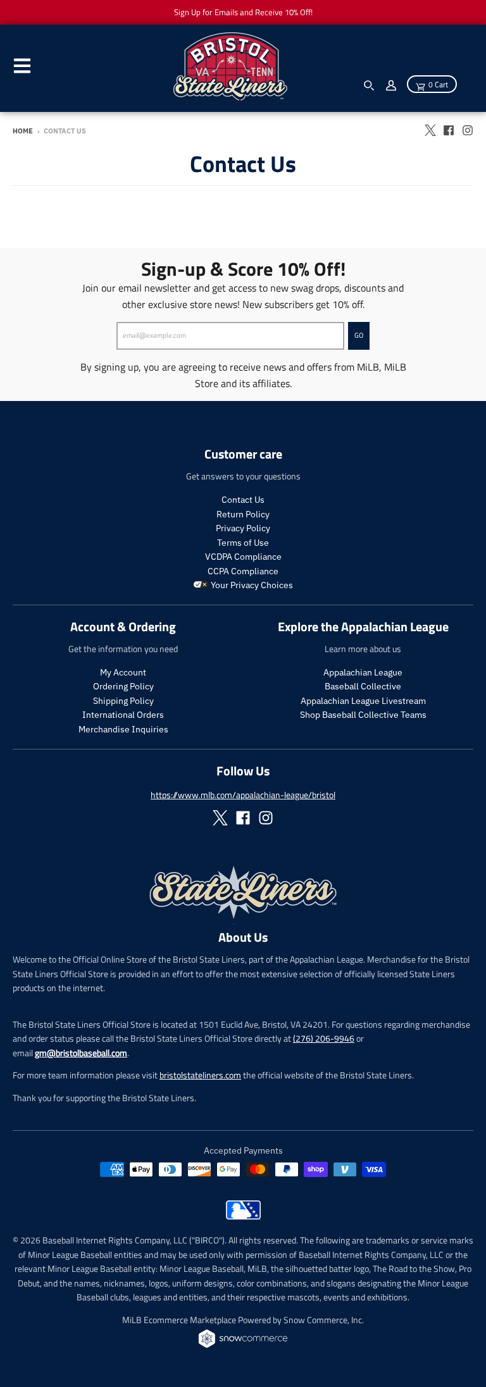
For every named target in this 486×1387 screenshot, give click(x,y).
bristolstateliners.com (200, 1075)
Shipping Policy (123, 700)
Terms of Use (243, 542)
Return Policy (243, 514)
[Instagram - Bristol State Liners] (467, 130)
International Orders (123, 714)
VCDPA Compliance (243, 556)
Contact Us (243, 499)
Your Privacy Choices (251, 585)
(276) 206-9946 (323, 1038)
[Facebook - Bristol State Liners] (448, 130)
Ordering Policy (123, 686)
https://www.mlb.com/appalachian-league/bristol (243, 794)
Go (358, 335)
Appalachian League (362, 672)
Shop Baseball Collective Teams (363, 714)
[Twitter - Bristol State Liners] (429, 130)
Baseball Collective (363, 686)
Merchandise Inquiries (123, 729)
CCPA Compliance (243, 571)
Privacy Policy (243, 528)
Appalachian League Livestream (363, 700)
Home (23, 130)
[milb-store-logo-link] (243, 1216)
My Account (123, 672)
